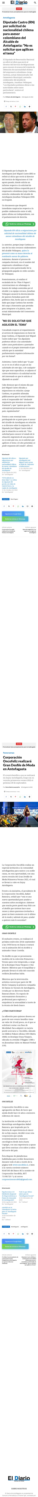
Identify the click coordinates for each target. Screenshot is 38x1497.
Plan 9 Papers (14, 499)
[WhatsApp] (20, 107)
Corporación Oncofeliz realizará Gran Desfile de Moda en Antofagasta (8, 531)
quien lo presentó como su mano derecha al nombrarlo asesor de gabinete (17, 254)
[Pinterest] (15, 107)
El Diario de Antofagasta (13, 97)
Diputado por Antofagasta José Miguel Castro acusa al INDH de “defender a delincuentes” (26, 462)
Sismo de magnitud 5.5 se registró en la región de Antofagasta (29, 531)
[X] (11, 107)
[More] (29, 107)
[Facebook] (6, 107)
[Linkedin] (25, 107)
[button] (3, 2)
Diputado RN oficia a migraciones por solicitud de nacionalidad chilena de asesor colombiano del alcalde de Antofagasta (9, 464)
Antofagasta (9, 18)
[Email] (27, 506)
